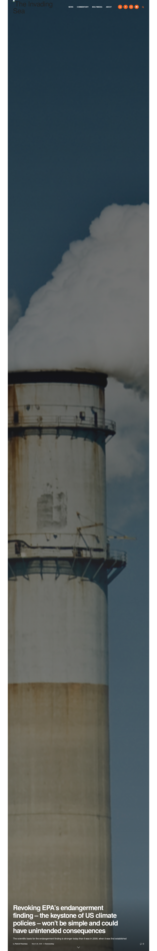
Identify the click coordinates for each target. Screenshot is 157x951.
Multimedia (97, 7)
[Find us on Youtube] (136, 7)
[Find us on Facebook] (125, 7)
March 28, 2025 (37, 944)
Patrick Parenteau (21, 944)
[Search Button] (143, 7)
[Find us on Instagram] (131, 7)
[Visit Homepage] (36, 7)
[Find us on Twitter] (120, 7)
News (71, 7)
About (109, 7)
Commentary (82, 7)
